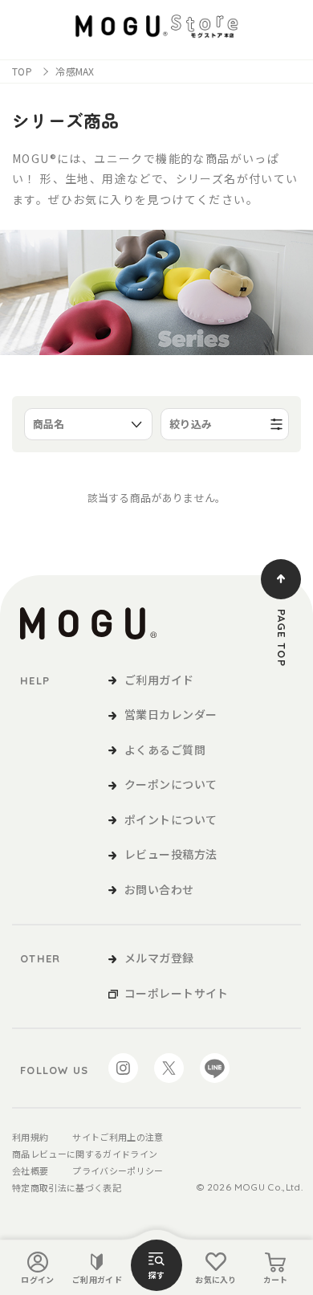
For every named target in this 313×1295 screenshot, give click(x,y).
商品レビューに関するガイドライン (84, 1153)
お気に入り (216, 1279)
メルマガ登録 (159, 958)
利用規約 (30, 1136)
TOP (22, 71)
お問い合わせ (159, 889)
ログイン (37, 1279)
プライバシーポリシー (117, 1170)
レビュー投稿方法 (170, 854)
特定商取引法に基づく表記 (66, 1187)
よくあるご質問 (164, 749)
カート (275, 1279)
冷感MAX (75, 71)
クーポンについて (170, 784)
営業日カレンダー (170, 714)
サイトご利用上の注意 (117, 1136)
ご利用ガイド (97, 1279)
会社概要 (30, 1170)
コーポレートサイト (176, 993)
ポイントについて (170, 819)
